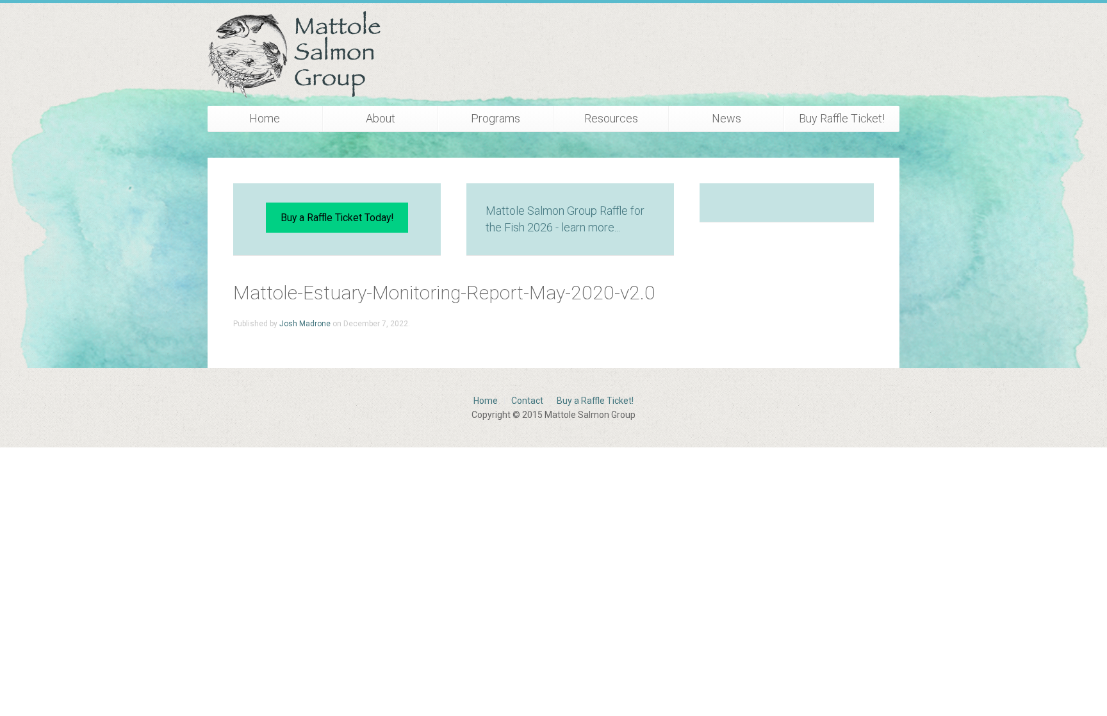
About (380, 118)
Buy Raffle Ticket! (842, 118)
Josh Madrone (305, 323)
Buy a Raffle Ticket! (595, 400)
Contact (527, 400)
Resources (611, 118)
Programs (495, 118)
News (726, 118)
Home (264, 118)
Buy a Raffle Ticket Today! (337, 218)
